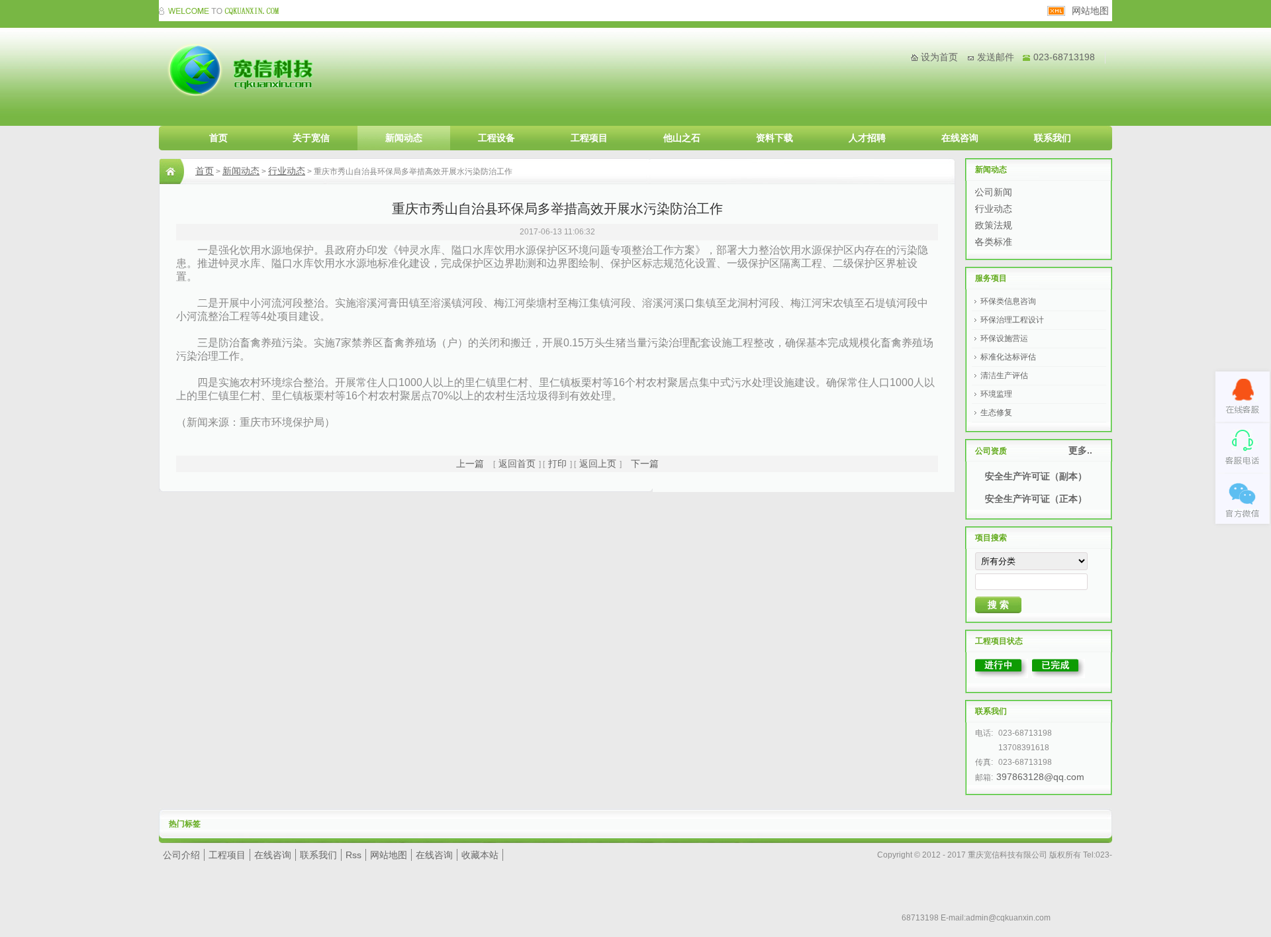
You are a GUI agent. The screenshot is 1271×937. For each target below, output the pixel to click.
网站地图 (1090, 10)
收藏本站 (479, 855)
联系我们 (1052, 137)
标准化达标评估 (1008, 357)
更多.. (1080, 450)
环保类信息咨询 (1008, 301)
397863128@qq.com (1040, 776)
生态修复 (996, 412)
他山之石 (681, 137)
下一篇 (645, 463)
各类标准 (993, 241)
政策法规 (993, 225)
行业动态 (286, 171)
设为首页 (939, 57)
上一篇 (470, 463)
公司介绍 (181, 855)
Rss (353, 855)
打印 (557, 463)
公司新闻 (993, 192)
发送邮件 (995, 57)
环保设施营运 (1004, 338)
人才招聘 (867, 137)
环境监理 (996, 394)
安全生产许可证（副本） (1036, 476)
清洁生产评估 (1004, 375)
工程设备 (496, 137)
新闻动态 (403, 137)
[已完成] (1058, 674)
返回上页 (597, 463)
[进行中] (1001, 674)
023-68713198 (1064, 57)
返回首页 (517, 463)
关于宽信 (311, 137)
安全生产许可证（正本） (1036, 498)
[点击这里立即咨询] (1242, 396)
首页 (218, 137)
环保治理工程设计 (1012, 319)
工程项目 (589, 137)
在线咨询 (959, 137)
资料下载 (774, 137)
